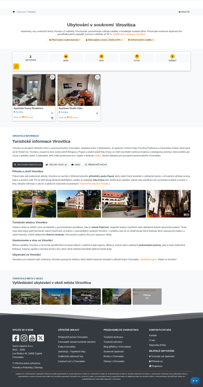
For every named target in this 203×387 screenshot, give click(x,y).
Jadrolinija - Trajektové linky (71, 351)
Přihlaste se (157, 361)
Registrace (157, 366)
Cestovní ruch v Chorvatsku (71, 361)
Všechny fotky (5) (57, 165)
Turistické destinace (113, 337)
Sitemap (38, 367)
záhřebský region (148, 259)
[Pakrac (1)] (147, 292)
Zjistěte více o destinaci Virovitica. (129, 34)
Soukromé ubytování (114, 351)
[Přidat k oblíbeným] (52, 77)
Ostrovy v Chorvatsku (114, 361)
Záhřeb (97, 155)
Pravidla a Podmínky (22, 367)
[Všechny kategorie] (16, 66)
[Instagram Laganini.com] (24, 338)
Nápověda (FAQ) (157, 345)
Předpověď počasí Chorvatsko (73, 337)
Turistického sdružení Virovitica (94, 184)
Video (77, 165)
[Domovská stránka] (13, 12)
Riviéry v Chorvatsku (114, 356)
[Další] (50, 90)
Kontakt (153, 335)
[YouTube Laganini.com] (32, 338)
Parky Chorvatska (66, 347)
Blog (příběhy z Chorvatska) (117, 347)
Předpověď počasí (97, 165)
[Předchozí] (17, 90)
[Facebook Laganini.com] (15, 338)
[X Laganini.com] (40, 338)
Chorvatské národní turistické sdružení (76, 342)
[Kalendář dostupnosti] (52, 117)
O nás (152, 340)
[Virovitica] (34, 204)
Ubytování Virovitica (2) (29, 165)
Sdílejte (185, 12)
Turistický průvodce (113, 342)
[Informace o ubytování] (52, 112)
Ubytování (22, 12)
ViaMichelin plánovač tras (70, 356)
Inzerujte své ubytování (162, 356)
